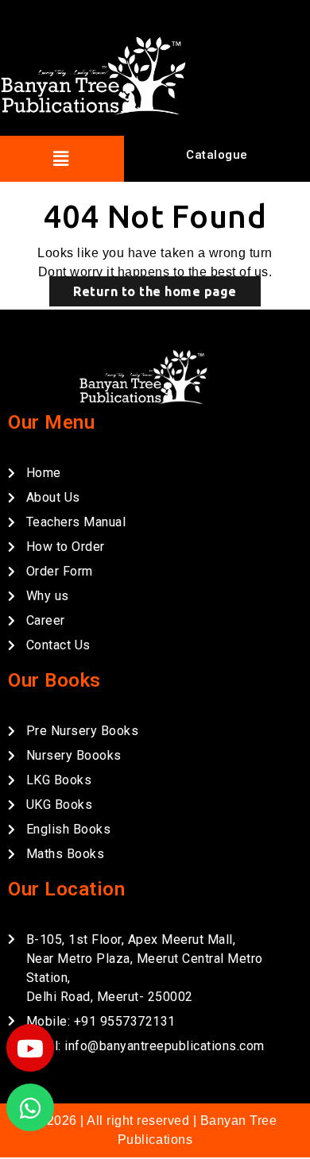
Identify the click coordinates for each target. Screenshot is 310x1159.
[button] (61, 158)
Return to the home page (155, 291)
